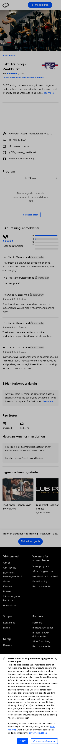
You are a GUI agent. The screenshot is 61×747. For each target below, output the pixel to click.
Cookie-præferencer (44, 741)
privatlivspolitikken (38, 732)
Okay (22, 741)
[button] (56, 659)
